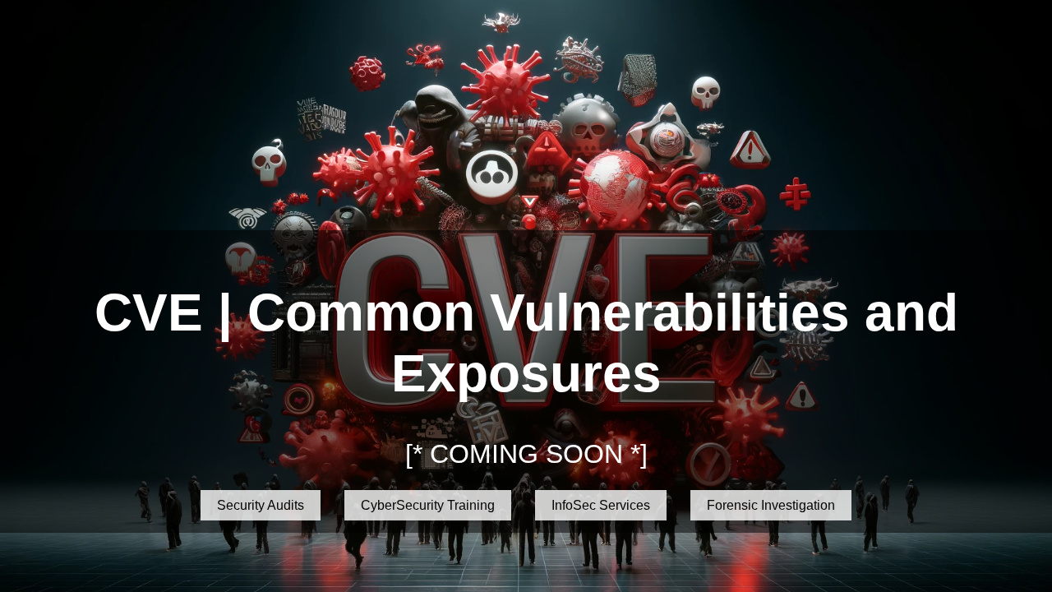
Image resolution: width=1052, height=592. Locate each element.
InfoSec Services (600, 505)
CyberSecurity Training (428, 505)
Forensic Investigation (771, 505)
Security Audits (260, 505)
